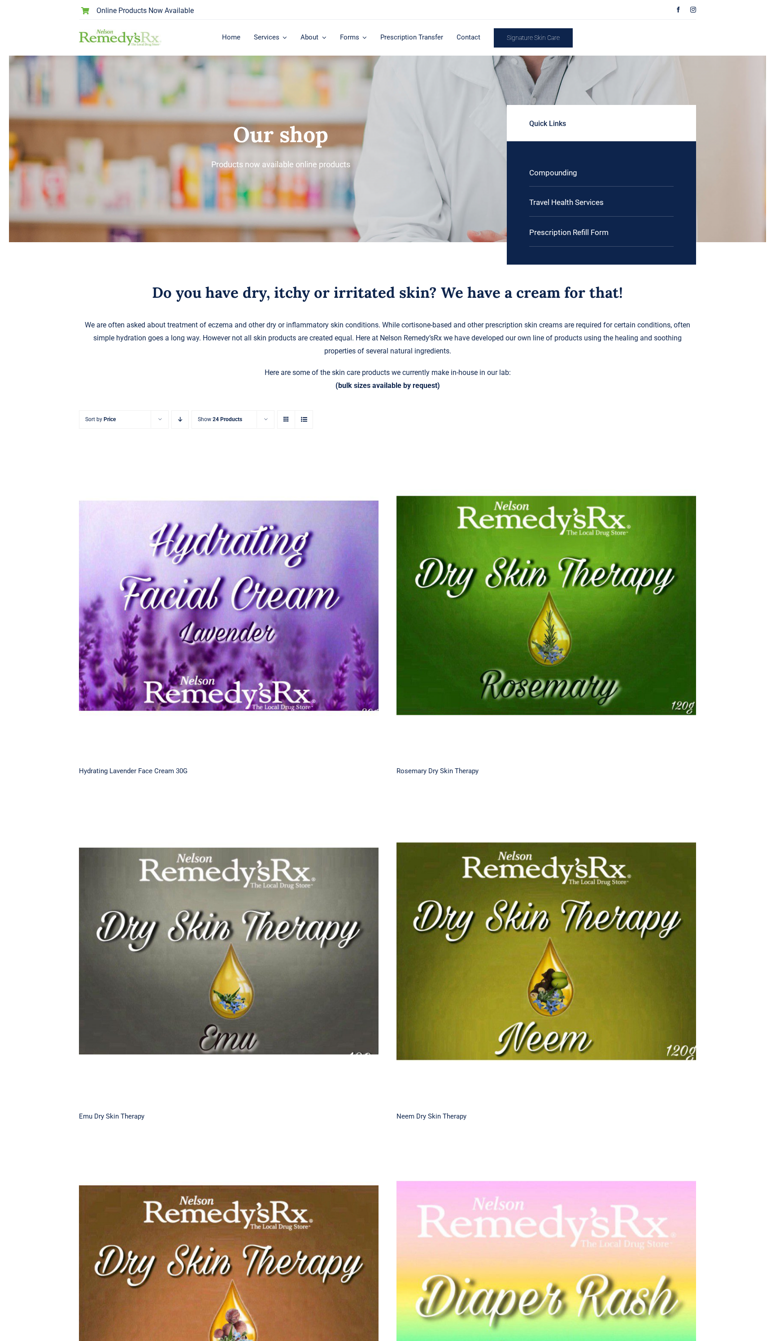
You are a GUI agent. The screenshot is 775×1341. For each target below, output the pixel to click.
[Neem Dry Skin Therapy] (546, 951)
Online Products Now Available (145, 10)
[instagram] (693, 10)
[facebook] (678, 10)
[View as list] (304, 419)
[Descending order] (180, 419)
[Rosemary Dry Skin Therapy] (546, 605)
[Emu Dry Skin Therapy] (229, 951)
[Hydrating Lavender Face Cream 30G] (229, 605)
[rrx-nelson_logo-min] (120, 32)
